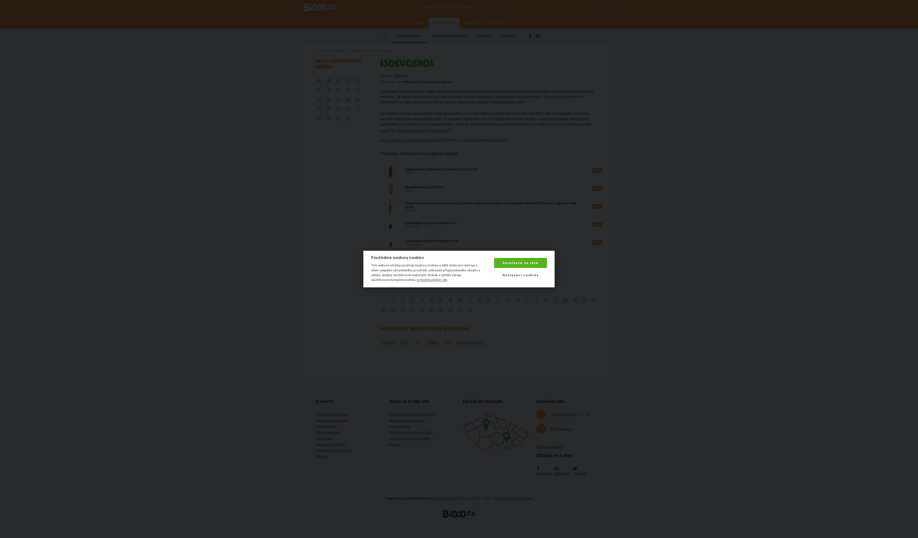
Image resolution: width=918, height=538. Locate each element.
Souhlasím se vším (521, 263)
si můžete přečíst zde (431, 280)
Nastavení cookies (521, 275)
